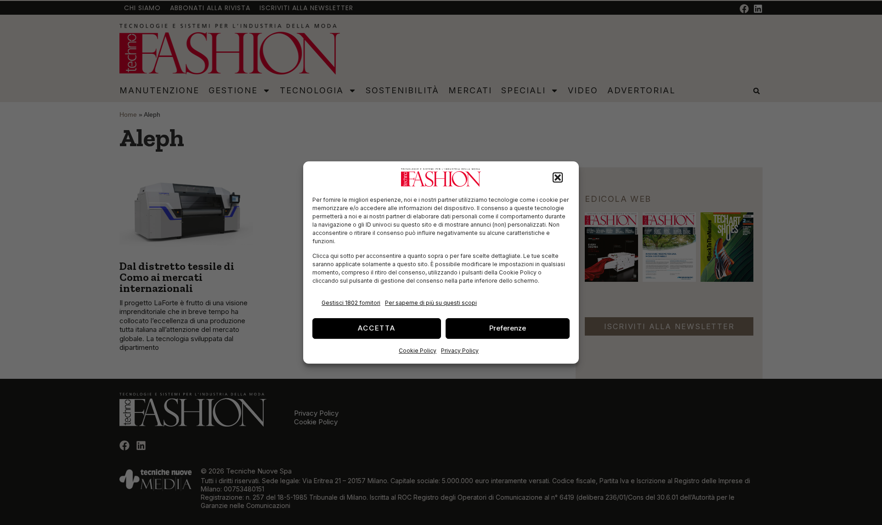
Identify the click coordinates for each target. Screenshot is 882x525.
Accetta (377, 328)
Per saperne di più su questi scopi (431, 302)
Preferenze (507, 328)
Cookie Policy (417, 350)
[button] (557, 177)
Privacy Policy (460, 350)
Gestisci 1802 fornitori (351, 302)
